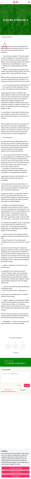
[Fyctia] (15, 2)
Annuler (19, 385)
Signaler (16, 352)
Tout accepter (15, 476)
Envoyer (27, 385)
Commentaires (8, 389)
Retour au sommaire (6, 37)
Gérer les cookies (15, 472)
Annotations (23, 390)
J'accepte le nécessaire (15, 468)
